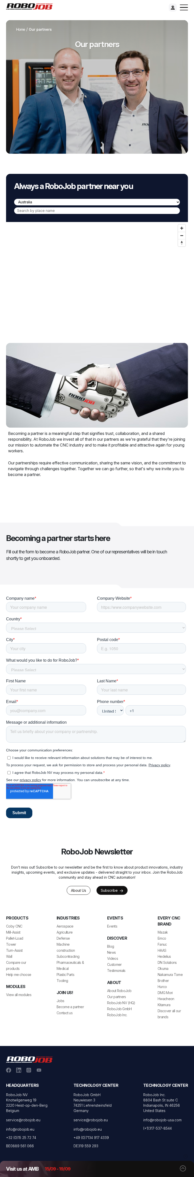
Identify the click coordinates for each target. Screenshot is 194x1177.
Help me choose (18, 974)
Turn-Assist (14, 950)
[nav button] (184, 8)
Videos (112, 958)
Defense (63, 938)
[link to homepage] (31, 6)
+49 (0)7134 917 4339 (91, 1137)
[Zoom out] (181, 235)
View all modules (18, 995)
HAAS (162, 950)
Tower (11, 944)
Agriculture (64, 932)
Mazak (163, 932)
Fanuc (162, 944)
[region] (97, 272)
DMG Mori (165, 993)
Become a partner (70, 1007)
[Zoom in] (181, 228)
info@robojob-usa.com (162, 1120)
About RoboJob (119, 991)
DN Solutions (167, 962)
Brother (163, 980)
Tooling (62, 980)
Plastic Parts (65, 974)
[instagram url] (28, 1070)
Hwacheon (166, 999)
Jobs (60, 1001)
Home (20, 29)
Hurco (162, 986)
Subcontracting (68, 956)
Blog (110, 946)
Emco (162, 938)
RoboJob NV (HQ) (121, 1003)
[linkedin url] (18, 1070)
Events (112, 926)
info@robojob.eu (20, 1129)
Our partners (116, 997)
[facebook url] (8, 1070)
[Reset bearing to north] (181, 242)
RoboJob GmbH (119, 1009)
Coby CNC (14, 926)
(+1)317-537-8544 (157, 1128)
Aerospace (65, 926)
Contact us (64, 1013)
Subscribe (110, 890)
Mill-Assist (13, 932)
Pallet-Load (14, 938)
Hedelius (164, 956)
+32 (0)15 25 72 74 (21, 1137)
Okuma (163, 968)
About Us (78, 890)
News (111, 952)
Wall (9, 956)
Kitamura (164, 1005)
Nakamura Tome (170, 974)
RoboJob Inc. (117, 1015)
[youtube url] (38, 1070)
